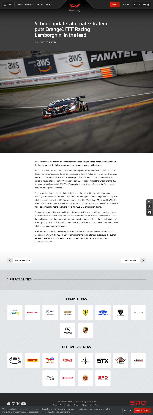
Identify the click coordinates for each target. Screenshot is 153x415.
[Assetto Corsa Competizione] (138, 360)
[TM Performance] (120, 360)
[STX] (103, 360)
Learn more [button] (65, 411)
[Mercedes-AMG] (67, 330)
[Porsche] (85, 330)
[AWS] (14, 360)
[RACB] (85, 378)
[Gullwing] (50, 378)
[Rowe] (67, 360)
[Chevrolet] (67, 312)
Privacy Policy (87, 405)
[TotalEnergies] (50, 360)
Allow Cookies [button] (142, 410)
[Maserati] (85, 360)
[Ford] (103, 312)
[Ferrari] (85, 312)
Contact (97, 405)
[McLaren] (138, 312)
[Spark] (67, 378)
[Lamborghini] (120, 312)
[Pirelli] (32, 360)
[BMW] (50, 312)
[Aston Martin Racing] (14, 312)
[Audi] (32, 312)
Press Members (65, 405)
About (55, 405)
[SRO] (103, 378)
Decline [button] (127, 410)
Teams (76, 405)
